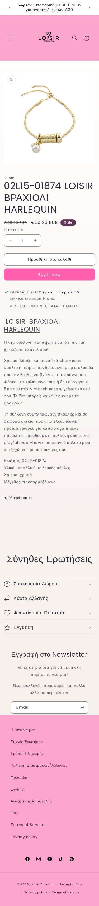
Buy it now (49, 274)
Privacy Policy (24, 836)
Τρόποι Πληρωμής (27, 753)
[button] (10, 38)
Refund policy (71, 884)
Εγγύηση (18, 789)
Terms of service (65, 892)
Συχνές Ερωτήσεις (27, 741)
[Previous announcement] (10, 7)
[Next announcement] (89, 7)
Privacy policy (35, 892)
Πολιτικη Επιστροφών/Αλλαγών (39, 765)
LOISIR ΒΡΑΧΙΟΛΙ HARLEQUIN (32, 325)
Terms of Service (28, 824)
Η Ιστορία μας (23, 729)
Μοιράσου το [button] (21, 497)
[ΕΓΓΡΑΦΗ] (82, 707)
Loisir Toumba (42, 884)
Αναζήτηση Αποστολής (31, 801)
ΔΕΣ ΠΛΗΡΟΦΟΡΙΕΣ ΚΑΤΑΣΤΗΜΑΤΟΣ (45, 306)
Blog (15, 813)
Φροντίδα (19, 777)
